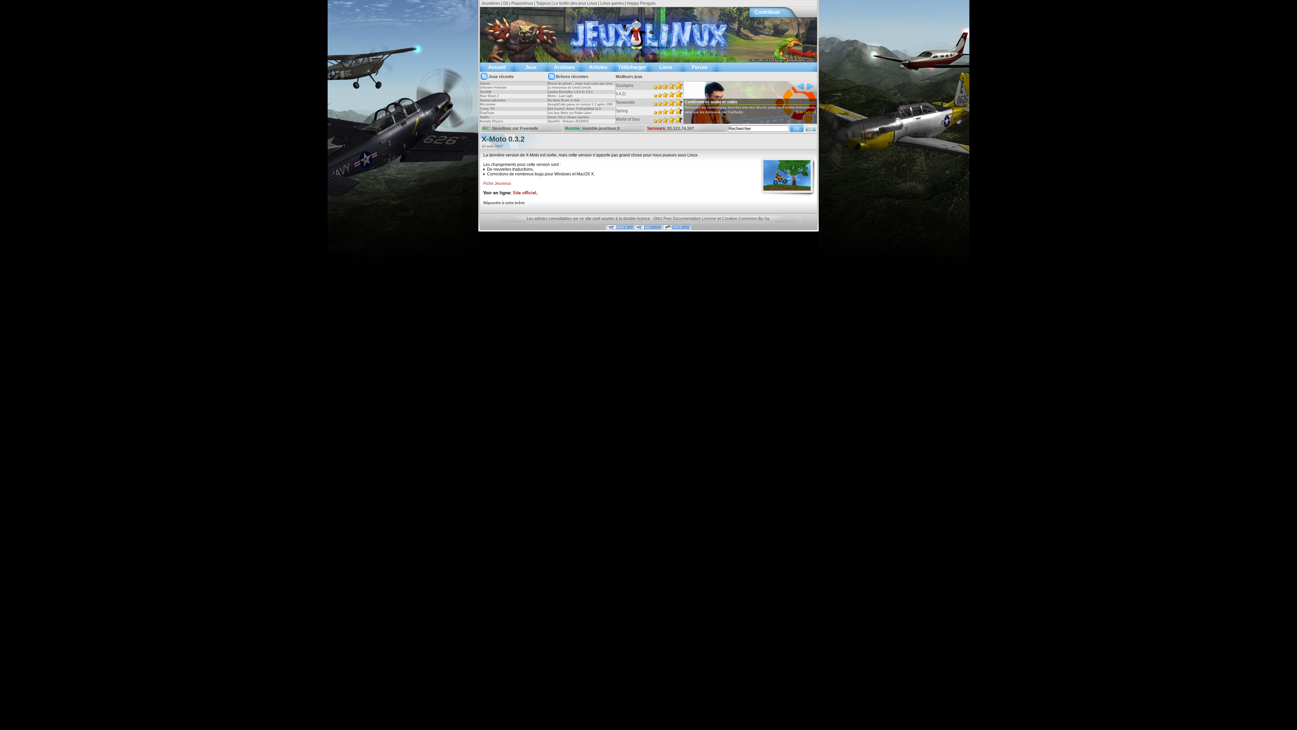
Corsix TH (487, 109)
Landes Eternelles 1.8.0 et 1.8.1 (570, 92)
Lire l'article (806, 112)
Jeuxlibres (490, 3)
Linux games (612, 3)
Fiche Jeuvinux (497, 183)
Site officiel (524, 193)
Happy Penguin (641, 3)
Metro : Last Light (560, 96)
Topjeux (543, 3)
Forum (699, 67)
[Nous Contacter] (810, 130)
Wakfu (484, 117)
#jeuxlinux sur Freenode (515, 128)
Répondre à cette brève (504, 203)
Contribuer (767, 12)
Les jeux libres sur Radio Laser (569, 113)
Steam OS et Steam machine (568, 117)
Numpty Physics (491, 121)
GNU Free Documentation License (684, 218)
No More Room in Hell (563, 100)
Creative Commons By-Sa (745, 218)
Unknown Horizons (493, 87)
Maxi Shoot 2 (489, 96)
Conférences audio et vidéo (711, 102)
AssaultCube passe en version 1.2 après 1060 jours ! (580, 106)
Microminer (487, 104)
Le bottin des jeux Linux (575, 3)
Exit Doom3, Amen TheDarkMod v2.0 (574, 109)
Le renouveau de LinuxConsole (569, 87)
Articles (598, 67)
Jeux (530, 67)
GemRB (485, 92)
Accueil (497, 67)
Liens (665, 67)
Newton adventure (493, 100)
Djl (505, 3)
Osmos (485, 83)
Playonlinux (522, 3)
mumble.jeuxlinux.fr (601, 128)
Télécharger (632, 67)
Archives (564, 67)
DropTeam (487, 113)
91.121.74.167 (680, 128)
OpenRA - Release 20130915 (568, 121)
